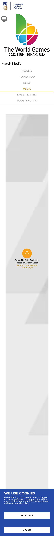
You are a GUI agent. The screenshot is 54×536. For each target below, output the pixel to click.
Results (27, 71)
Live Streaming (27, 94)
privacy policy (31, 499)
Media (27, 89)
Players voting (27, 100)
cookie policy (22, 503)
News (26, 83)
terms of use (17, 499)
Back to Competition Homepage (27, 266)
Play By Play (27, 77)
